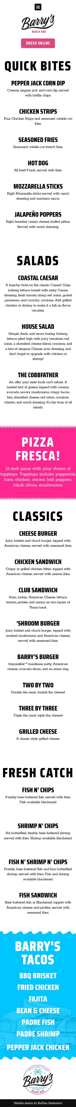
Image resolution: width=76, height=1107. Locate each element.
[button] (38, 7)
